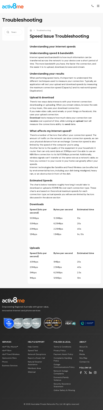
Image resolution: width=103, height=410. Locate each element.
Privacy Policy (60, 350)
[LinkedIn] (90, 372)
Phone (5, 362)
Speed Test (33, 350)
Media (82, 354)
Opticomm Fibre (9, 358)
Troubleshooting (43, 30)
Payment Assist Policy (63, 354)
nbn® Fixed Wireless (11, 354)
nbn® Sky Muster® (10, 347)
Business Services (10, 365)
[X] (85, 372)
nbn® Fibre (6, 350)
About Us (83, 347)
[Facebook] (80, 372)
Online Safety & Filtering (64, 390)
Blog (81, 350)
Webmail (32, 372)
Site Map (83, 358)
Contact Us (84, 362)
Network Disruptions (37, 354)
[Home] (31, 30)
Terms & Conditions (62, 347)
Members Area (34, 368)
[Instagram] (95, 372)
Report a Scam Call (36, 358)
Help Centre (33, 347)
